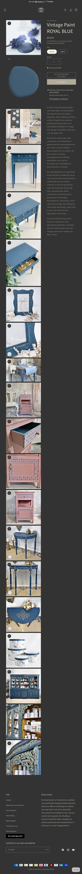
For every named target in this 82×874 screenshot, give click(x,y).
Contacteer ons (12, 826)
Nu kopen (61, 82)
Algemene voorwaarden (15, 805)
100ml (62, 52)
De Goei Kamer (37, 869)
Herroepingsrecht (15, 836)
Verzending (10, 815)
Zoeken (9, 800)
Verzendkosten (62, 41)
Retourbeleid (11, 821)
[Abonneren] (46, 849)
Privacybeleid (11, 810)
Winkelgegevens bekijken (58, 99)
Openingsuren (11, 831)
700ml (52, 52)
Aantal (49, 57)
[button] (5, 10)
